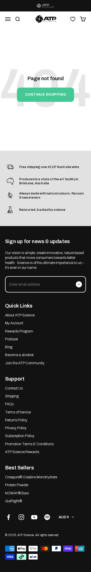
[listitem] (45, 5)
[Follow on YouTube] (34, 517)
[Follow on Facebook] (8, 517)
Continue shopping (45, 94)
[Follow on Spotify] (47, 517)
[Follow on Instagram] (21, 517)
